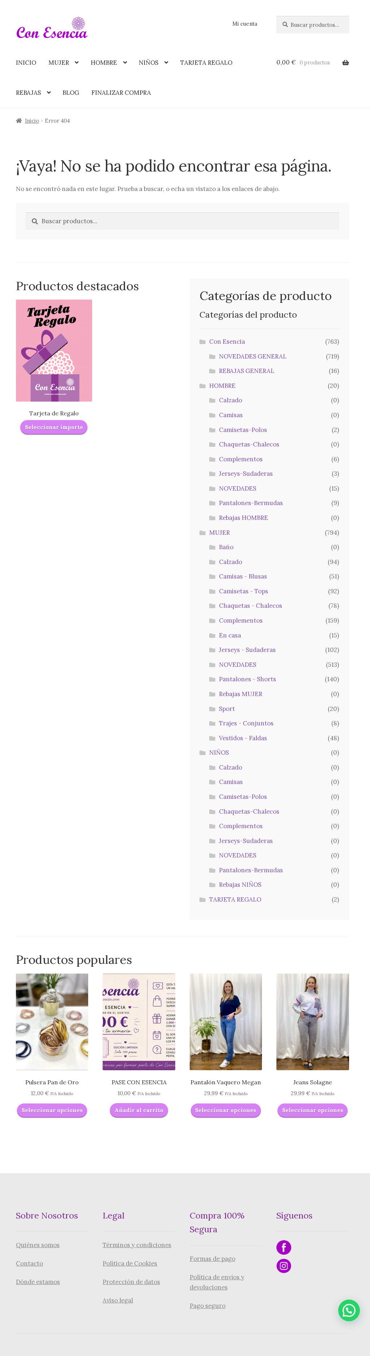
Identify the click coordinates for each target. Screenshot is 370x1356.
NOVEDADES (237, 488)
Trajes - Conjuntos (246, 723)
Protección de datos (131, 1282)
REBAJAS (28, 93)
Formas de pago (212, 1259)
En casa (230, 635)
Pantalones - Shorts (247, 679)
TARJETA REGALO (206, 63)
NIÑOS (148, 63)
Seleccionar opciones (52, 1110)
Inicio (32, 120)
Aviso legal (118, 1300)
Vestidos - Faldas (243, 738)
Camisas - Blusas (243, 576)
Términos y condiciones (137, 1245)
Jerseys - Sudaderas (247, 650)
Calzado (230, 400)
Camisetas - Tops (243, 591)
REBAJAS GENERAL (246, 371)
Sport (227, 709)
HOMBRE (104, 63)
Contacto (29, 1263)
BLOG (71, 93)
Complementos (241, 459)
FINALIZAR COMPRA (121, 93)
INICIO (26, 63)
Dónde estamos (38, 1282)
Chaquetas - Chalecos (250, 606)
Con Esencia (227, 342)
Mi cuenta (244, 23)
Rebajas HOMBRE (243, 518)
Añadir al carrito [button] (139, 1110)
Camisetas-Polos (243, 430)
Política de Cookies (130, 1263)
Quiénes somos (38, 1245)
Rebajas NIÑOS (240, 885)
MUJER (58, 63)
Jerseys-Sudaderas (246, 474)
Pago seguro (207, 1306)
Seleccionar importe (54, 427)
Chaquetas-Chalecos (249, 444)
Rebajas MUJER (240, 694)
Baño (226, 547)
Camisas (231, 415)
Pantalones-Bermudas (251, 503)
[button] (349, 1310)
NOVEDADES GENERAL (253, 356)
